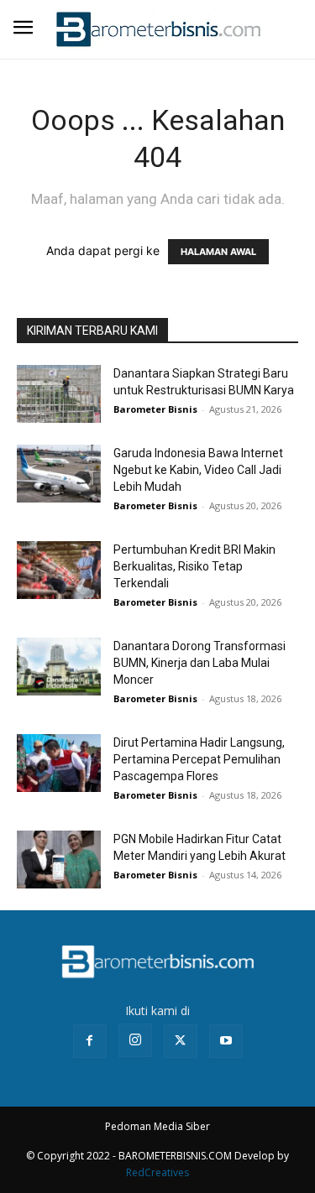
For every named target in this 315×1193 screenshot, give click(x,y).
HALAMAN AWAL (218, 252)
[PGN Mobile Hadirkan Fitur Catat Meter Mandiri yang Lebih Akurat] (59, 859)
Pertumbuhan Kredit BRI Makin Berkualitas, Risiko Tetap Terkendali (194, 566)
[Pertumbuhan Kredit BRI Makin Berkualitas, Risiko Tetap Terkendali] (59, 570)
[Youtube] (226, 1041)
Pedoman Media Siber (157, 1126)
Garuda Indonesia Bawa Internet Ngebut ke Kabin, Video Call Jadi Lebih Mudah (198, 469)
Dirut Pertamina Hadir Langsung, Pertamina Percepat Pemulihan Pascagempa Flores (199, 759)
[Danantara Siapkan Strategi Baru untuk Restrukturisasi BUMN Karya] (59, 394)
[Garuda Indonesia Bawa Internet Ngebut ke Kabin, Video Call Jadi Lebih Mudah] (59, 474)
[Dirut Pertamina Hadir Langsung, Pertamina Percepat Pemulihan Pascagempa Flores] (59, 763)
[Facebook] (90, 1041)
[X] (180, 1041)
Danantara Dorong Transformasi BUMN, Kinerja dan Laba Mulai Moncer (199, 662)
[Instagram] (135, 1040)
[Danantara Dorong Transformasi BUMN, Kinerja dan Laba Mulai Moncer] (59, 666)
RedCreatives (157, 1172)
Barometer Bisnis (155, 409)
